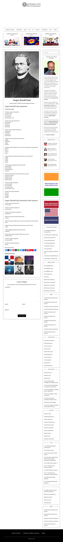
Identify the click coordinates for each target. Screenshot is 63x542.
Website (7, 309)
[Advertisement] (31, 18)
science (10, 165)
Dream (48, 105)
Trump (52, 105)
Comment (8, 287)
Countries (19, 29)
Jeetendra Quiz (47, 378)
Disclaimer (31, 533)
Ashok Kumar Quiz (48, 372)
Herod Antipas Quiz (48, 274)
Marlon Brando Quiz (48, 343)
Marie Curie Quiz (47, 499)
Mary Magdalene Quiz (48, 265)
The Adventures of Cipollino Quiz (51, 234)
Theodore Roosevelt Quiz (49, 422)
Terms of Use (36, 533)
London (7, 195)
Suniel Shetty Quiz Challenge (50, 402)
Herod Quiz (46, 276)
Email (24, 304)
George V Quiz (47, 436)
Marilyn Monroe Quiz (48, 351)
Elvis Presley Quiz (47, 357)
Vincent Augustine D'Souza (28, 103)
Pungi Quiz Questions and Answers (51, 306)
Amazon (48, 134)
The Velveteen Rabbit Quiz (49, 243)
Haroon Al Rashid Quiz (48, 430)
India (25, 29)
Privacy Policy (26, 533)
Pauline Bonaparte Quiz (49, 416)
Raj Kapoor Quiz (47, 375)
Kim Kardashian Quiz (48, 365)
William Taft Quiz (47, 433)
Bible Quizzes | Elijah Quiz (49, 279)
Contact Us (18, 533)
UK (33, 29)
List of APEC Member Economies (51, 470)
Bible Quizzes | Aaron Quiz (49, 288)
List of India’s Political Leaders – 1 (51, 463)
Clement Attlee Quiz (48, 419)
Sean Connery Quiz (48, 346)
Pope (45, 105)
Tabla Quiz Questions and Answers (51, 329)
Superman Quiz (47, 362)
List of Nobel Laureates (49, 450)
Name (6, 304)
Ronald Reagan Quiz (48, 354)
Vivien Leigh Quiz (47, 359)
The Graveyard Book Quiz (49, 240)
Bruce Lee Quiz (47, 348)
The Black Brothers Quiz (49, 245)
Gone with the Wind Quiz (49, 340)
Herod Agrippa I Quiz (48, 271)
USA (29, 29)
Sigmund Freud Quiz (48, 497)
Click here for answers (9, 109)
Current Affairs (10, 29)
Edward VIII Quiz (47, 413)
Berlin (7, 140)
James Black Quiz (47, 502)
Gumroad (52, 134)
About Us (14, 533)
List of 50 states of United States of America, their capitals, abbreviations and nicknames (51, 459)
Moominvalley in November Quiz (50, 258)
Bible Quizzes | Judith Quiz (49, 285)
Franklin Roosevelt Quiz (49, 424)
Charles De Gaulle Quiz (49, 427)
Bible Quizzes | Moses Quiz (49, 290)
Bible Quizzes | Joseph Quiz (49, 282)
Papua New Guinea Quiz (49, 438)
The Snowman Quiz (48, 248)
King (57, 103)
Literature (44, 29)
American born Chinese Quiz (50, 237)
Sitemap (43, 533)
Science (37, 29)
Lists (50, 29)
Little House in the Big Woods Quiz (51, 255)
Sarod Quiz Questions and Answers (51, 309)
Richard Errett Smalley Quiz (49, 494)
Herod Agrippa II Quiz (48, 268)
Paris (7, 142)
